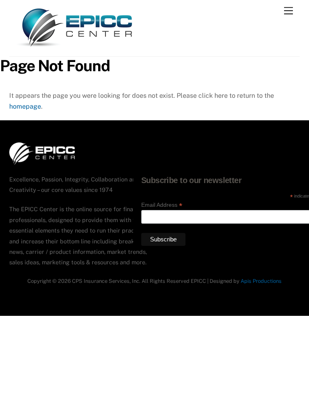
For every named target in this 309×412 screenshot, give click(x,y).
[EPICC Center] (74, 46)
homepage (25, 106)
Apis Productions (261, 281)
